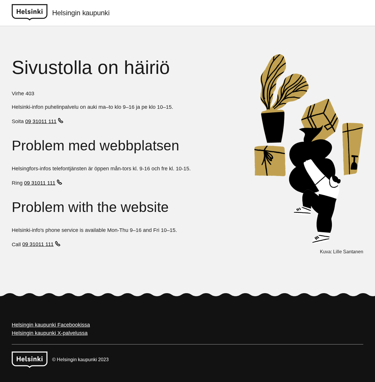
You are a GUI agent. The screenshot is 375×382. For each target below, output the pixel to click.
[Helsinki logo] (32, 13)
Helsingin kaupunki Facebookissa (51, 325)
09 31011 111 (41, 121)
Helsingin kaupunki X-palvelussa (50, 333)
